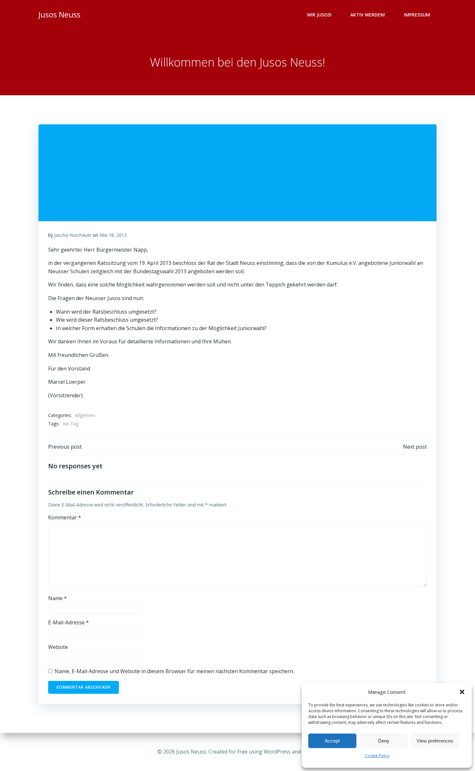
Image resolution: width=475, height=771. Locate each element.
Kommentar (64, 517)
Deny (383, 741)
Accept (332, 741)
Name (57, 598)
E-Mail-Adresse (68, 622)
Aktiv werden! (367, 15)
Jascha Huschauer (72, 235)
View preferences (435, 741)
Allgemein (85, 415)
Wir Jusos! (319, 15)
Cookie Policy (377, 755)
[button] (462, 692)
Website (58, 647)
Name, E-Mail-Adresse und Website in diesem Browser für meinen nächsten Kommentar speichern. (174, 671)
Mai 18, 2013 (113, 235)
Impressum (417, 15)
